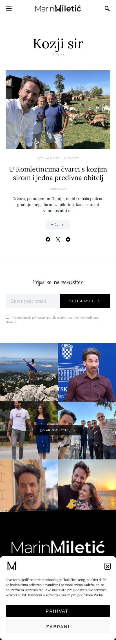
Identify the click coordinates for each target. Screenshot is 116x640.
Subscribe (82, 301)
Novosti (72, 158)
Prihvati (58, 611)
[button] (107, 566)
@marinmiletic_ (55, 430)
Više (55, 225)
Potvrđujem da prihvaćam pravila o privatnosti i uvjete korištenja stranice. (52, 320)
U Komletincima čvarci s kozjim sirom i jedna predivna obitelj (58, 173)
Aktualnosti (49, 158)
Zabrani (58, 626)
